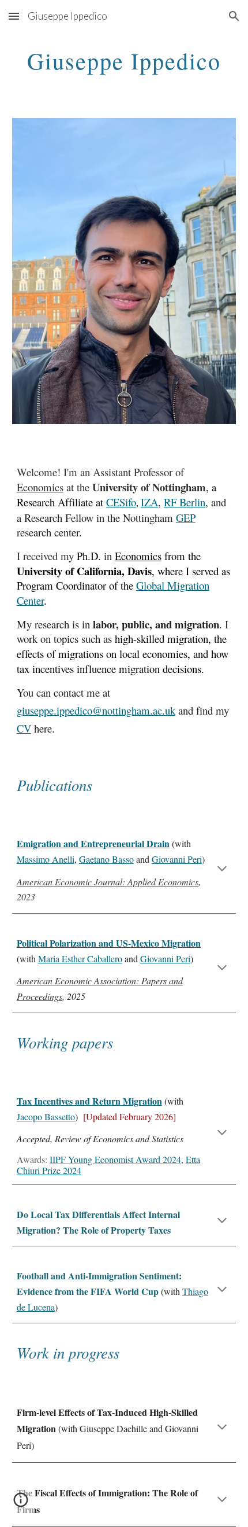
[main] (124, 60)
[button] (14, 16)
